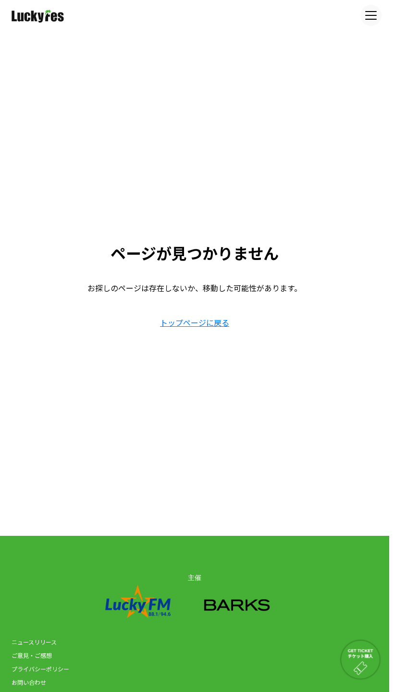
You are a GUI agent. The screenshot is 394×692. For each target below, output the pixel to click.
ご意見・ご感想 (32, 655)
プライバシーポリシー (40, 669)
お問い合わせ (29, 682)
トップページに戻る (194, 322)
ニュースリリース (34, 642)
